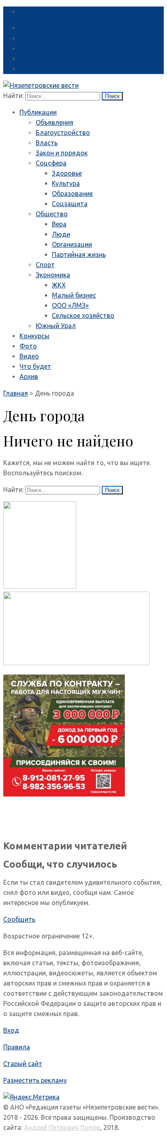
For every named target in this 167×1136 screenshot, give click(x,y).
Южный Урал (56, 325)
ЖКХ (59, 285)
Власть (47, 142)
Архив (28, 376)
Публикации (38, 112)
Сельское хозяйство (83, 315)
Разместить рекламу (35, 1080)
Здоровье (67, 173)
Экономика (53, 275)
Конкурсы (34, 335)
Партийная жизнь (79, 254)
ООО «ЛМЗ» (70, 305)
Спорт (45, 264)
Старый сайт (22, 1063)
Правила (16, 1047)
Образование (72, 193)
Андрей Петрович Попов (62, 1127)
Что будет (35, 366)
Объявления (54, 122)
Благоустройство (63, 132)
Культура (66, 183)
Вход (11, 1030)
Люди (61, 234)
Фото (28, 346)
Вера (59, 224)
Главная (15, 393)
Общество (52, 214)
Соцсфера (51, 163)
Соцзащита (70, 203)
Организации (72, 244)
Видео (29, 356)
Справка (32, 11)
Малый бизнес (74, 295)
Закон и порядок (62, 153)
